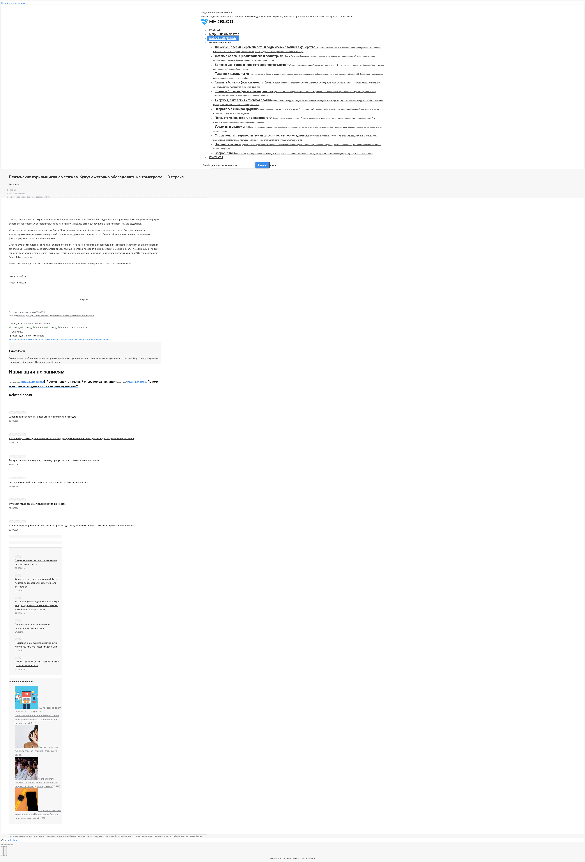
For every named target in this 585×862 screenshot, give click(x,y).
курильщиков (35, 316)
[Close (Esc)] (2, 844)
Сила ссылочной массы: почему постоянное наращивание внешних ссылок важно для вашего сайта (37, 719)
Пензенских (61, 316)
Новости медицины (18, 193)
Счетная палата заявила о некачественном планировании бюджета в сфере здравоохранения (36, 783)
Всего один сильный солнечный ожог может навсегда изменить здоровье (48, 482)
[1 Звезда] (15, 328)
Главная (12, 190)
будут (16, 316)
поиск (273, 165)
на (43, 316)
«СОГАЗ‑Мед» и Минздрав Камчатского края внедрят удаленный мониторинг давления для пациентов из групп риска (71, 438)
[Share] (5, 844)
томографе (88, 316)
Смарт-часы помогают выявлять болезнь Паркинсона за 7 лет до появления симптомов (38, 814)
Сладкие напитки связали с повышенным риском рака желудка (42, 416)
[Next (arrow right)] (5, 851)
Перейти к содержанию (13, 3)
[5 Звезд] (63, 328)
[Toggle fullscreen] (8, 844)
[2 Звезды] (27, 328)
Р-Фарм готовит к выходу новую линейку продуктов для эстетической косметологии (54, 460)
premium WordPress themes (189, 836)
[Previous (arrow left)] (2, 851)
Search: (206, 165)
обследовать (50, 316)
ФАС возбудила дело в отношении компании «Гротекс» (38, 504)
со (68, 316)
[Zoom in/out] (11, 844)
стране (80, 316)
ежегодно (24, 316)
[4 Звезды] (52, 328)
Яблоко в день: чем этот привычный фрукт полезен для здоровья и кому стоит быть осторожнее (36, 583)
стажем (73, 316)
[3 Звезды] (39, 328)
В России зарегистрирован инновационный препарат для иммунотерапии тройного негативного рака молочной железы (72, 525)
